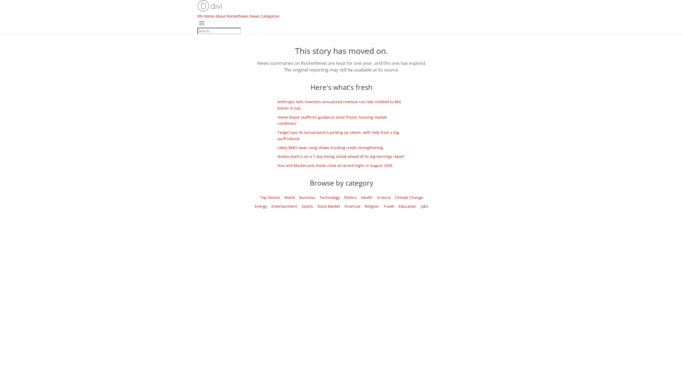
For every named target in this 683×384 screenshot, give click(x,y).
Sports (307, 206)
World (289, 197)
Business (307, 197)
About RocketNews (232, 16)
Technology (330, 197)
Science (384, 197)
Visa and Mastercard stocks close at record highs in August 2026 (334, 165)
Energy (261, 206)
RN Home (205, 16)
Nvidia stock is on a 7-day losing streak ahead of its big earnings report (340, 156)
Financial (352, 206)
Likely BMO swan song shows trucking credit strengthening (330, 147)
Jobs (424, 206)
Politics (350, 197)
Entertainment (284, 206)
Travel (388, 206)
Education (407, 206)
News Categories (265, 16)
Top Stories (270, 197)
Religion (372, 206)
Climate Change (409, 197)
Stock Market (328, 206)
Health (367, 197)
